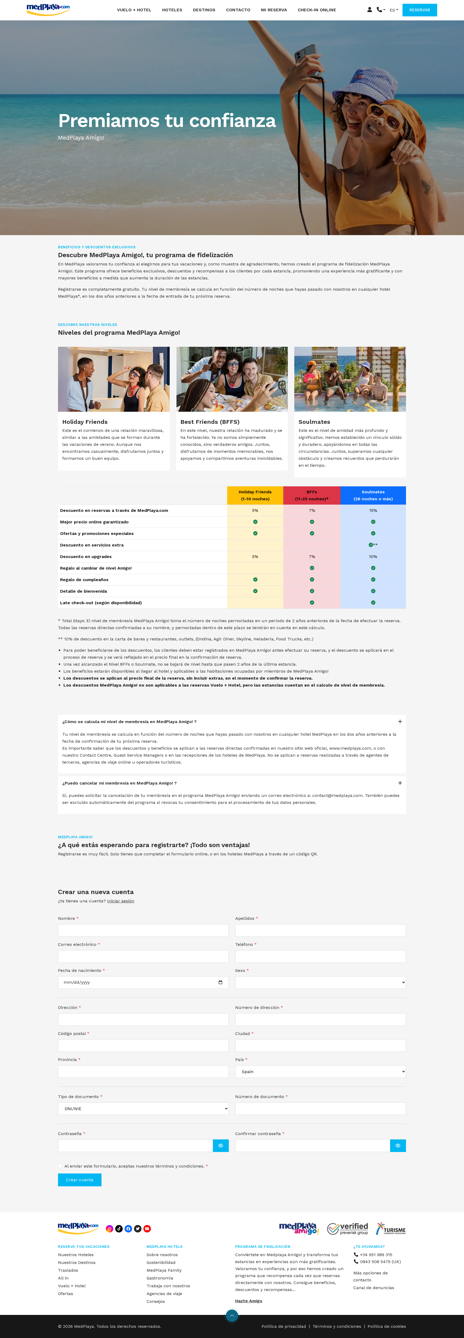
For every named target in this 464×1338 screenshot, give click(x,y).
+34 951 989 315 (375, 1254)
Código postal (73, 1033)
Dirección (69, 1007)
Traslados (68, 1270)
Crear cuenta (79, 1179)
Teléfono (246, 944)
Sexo (242, 970)
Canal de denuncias (373, 1287)
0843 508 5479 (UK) (380, 1261)
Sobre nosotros (162, 1254)
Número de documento (261, 1096)
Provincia (69, 1059)
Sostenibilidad (161, 1262)
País (241, 1059)
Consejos (156, 1301)
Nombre (68, 918)
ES (392, 10)
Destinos (204, 9)
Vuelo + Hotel (134, 9)
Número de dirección (259, 1007)
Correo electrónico (79, 944)
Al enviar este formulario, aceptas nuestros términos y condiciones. (136, 1166)
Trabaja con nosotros (168, 1285)
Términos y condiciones (337, 1326)
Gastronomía (160, 1278)
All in (63, 1278)
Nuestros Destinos (77, 1262)
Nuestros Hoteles (76, 1254)
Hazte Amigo (248, 1300)
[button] (381, 10)
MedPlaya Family (164, 1270)
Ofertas (65, 1293)
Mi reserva (274, 9)
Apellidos (246, 918)
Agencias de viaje (164, 1293)
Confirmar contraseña (260, 1133)
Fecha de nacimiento (81, 970)
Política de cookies (387, 1326)
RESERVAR (419, 10)
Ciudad (244, 1033)
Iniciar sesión (120, 900)
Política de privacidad (284, 1326)
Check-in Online (317, 9)
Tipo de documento (80, 1096)
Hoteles (172, 9)
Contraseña (71, 1133)
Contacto (238, 9)
